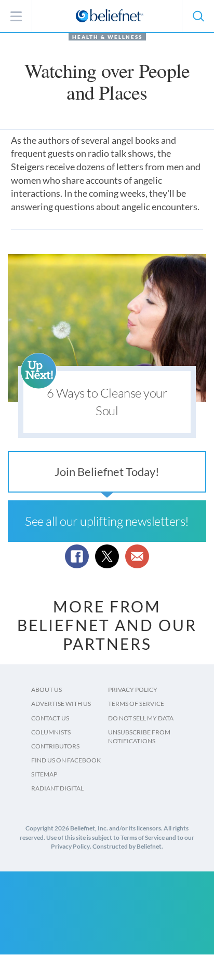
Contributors (55, 746)
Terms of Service (136, 703)
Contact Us (50, 718)
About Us (46, 689)
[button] (198, 16)
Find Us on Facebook (66, 760)
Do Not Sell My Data (140, 718)
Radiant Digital (57, 788)
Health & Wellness (107, 37)
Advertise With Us (61, 703)
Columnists (51, 732)
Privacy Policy (132, 689)
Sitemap (44, 774)
